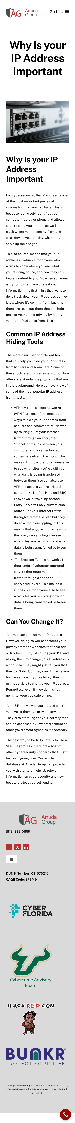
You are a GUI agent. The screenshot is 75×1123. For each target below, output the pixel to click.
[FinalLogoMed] (22, 9)
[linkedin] (26, 847)
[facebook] (9, 847)
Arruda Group (35, 764)
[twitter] (17, 847)
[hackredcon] (31, 995)
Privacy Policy (58, 1089)
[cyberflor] (31, 887)
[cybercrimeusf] (31, 941)
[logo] (36, 1049)
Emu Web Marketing (17, 1089)
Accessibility (37, 1093)
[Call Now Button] (65, 1114)
